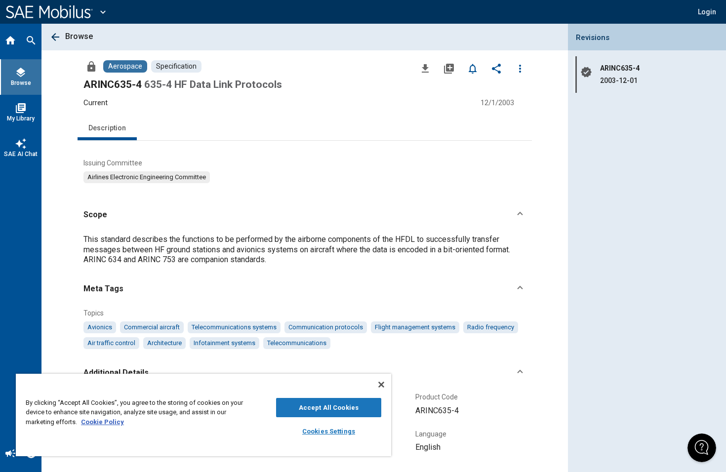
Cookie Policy (102, 422)
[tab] (10, 41)
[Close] (381, 385)
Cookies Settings (328, 431)
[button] (305, 215)
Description (107, 128)
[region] (203, 415)
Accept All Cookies (329, 407)
